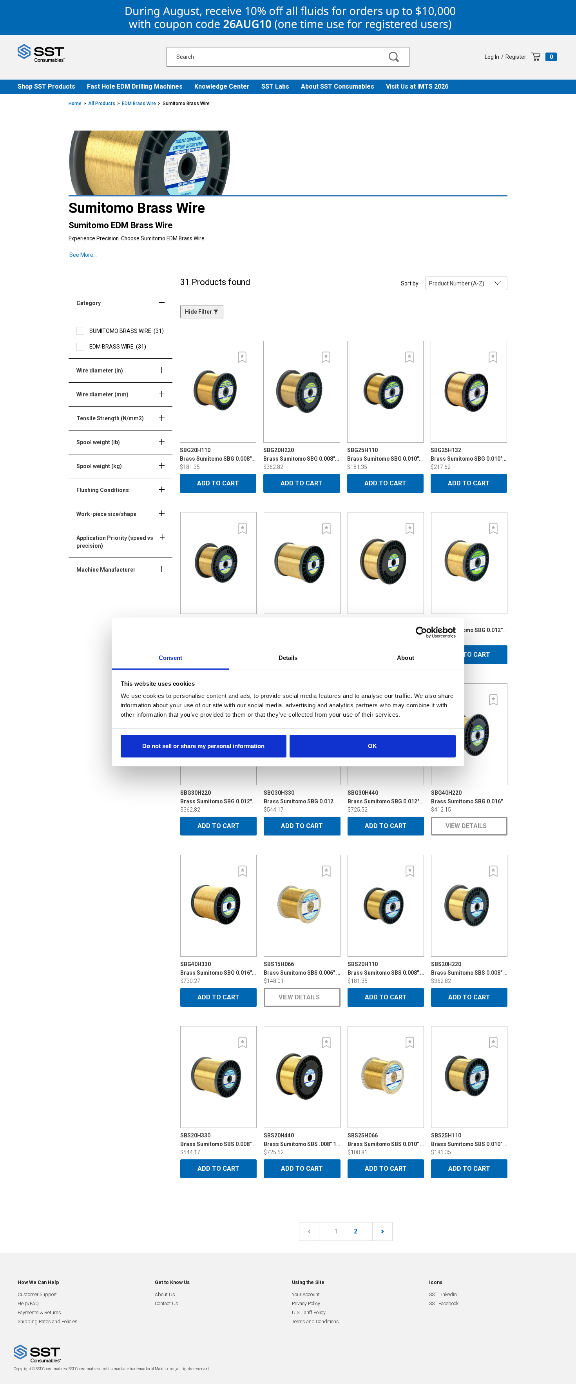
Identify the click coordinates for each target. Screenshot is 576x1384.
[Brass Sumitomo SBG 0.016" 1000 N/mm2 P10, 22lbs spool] (469, 734)
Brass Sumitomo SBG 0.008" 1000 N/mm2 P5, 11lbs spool (252, 454)
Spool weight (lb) (99, 442)
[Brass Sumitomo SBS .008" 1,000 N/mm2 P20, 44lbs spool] (302, 1077)
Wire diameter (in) (100, 370)
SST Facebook (443, 1303)
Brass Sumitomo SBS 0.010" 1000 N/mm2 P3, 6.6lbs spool (421, 1139)
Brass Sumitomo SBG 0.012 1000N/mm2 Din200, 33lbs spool (340, 797)
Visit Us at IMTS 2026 (417, 86)
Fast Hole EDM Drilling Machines (135, 86)
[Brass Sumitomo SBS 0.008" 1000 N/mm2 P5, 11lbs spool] (386, 906)
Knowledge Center (222, 86)
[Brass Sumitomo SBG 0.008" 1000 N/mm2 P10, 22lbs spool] (301, 392)
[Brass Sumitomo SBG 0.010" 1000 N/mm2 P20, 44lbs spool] (386, 563)
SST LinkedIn (443, 1294)
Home (75, 103)
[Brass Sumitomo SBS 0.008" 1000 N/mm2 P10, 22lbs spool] (469, 906)
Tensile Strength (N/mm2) (111, 418)
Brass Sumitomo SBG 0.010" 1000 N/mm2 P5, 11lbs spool (419, 454)
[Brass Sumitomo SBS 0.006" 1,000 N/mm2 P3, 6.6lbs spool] (302, 906)
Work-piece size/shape (107, 514)
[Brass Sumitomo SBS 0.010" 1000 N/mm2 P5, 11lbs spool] (469, 1077)
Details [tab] (288, 657)
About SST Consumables (337, 86)
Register (515, 57)
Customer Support (37, 1294)
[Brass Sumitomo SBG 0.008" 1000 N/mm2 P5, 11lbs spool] (218, 392)
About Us (165, 1294)
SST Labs (275, 86)
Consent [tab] (170, 657)
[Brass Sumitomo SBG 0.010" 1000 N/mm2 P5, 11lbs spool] (385, 392)
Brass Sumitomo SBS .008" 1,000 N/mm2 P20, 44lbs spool (337, 1139)
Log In (492, 57)
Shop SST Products (46, 86)
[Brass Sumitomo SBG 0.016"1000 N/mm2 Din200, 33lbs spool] (218, 906)
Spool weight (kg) (100, 466)
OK (372, 746)
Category (89, 303)
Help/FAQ (28, 1303)
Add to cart (218, 483)
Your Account (306, 1294)
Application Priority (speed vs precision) (114, 542)
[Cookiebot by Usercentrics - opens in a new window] (421, 632)
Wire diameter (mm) (103, 394)
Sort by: (410, 283)
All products (101, 103)
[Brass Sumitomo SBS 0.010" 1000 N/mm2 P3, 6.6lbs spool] (386, 1077)
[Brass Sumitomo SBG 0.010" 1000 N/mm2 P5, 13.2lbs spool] (469, 392)
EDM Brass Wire (139, 103)
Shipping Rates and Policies (48, 1321)
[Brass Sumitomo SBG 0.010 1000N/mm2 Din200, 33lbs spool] (302, 563)
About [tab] (405, 657)
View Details (466, 826)
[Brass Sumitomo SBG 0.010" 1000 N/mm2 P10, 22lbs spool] (218, 563)
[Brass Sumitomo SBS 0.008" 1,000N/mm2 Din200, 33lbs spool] (218, 1077)
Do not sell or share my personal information (203, 746)
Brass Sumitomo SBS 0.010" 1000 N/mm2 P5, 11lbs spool (503, 1139)
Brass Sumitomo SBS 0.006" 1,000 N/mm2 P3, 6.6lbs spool (337, 968)
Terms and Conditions (315, 1321)
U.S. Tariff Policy (309, 1312)
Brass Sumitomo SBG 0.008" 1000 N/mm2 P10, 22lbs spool (337, 454)
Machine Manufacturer (107, 570)
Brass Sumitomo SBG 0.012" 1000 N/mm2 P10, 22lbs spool (254, 797)
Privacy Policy (306, 1303)
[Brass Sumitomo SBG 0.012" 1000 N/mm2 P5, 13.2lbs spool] (469, 563)
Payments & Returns (39, 1312)
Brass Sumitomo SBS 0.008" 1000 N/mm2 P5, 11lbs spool (420, 968)
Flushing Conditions (103, 490)
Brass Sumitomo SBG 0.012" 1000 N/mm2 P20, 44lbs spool (422, 797)
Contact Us (166, 1303)
